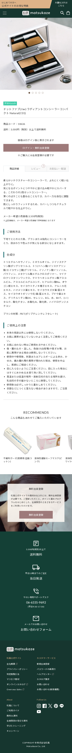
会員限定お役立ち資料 (17, 720)
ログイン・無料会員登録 (36, 147)
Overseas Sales (14, 689)
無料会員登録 (36, 514)
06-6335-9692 (36, 602)
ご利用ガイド (13, 710)
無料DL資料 (12, 715)
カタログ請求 (43, 679)
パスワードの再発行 (46, 669)
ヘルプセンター (44, 674)
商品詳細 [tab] (14, 168)
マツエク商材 (13, 679)
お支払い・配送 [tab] (57, 168)
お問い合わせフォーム (36, 629)
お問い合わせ (43, 684)
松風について (13, 705)
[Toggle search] (62, 13)
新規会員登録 (43, 664)
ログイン (30, 140)
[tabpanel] (36, 286)
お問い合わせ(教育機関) (48, 689)
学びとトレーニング (16, 726)
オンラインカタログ (16, 684)
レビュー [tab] (37, 168)
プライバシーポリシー (17, 669)
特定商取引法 (13, 674)
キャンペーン (13, 731)
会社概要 (11, 664)
